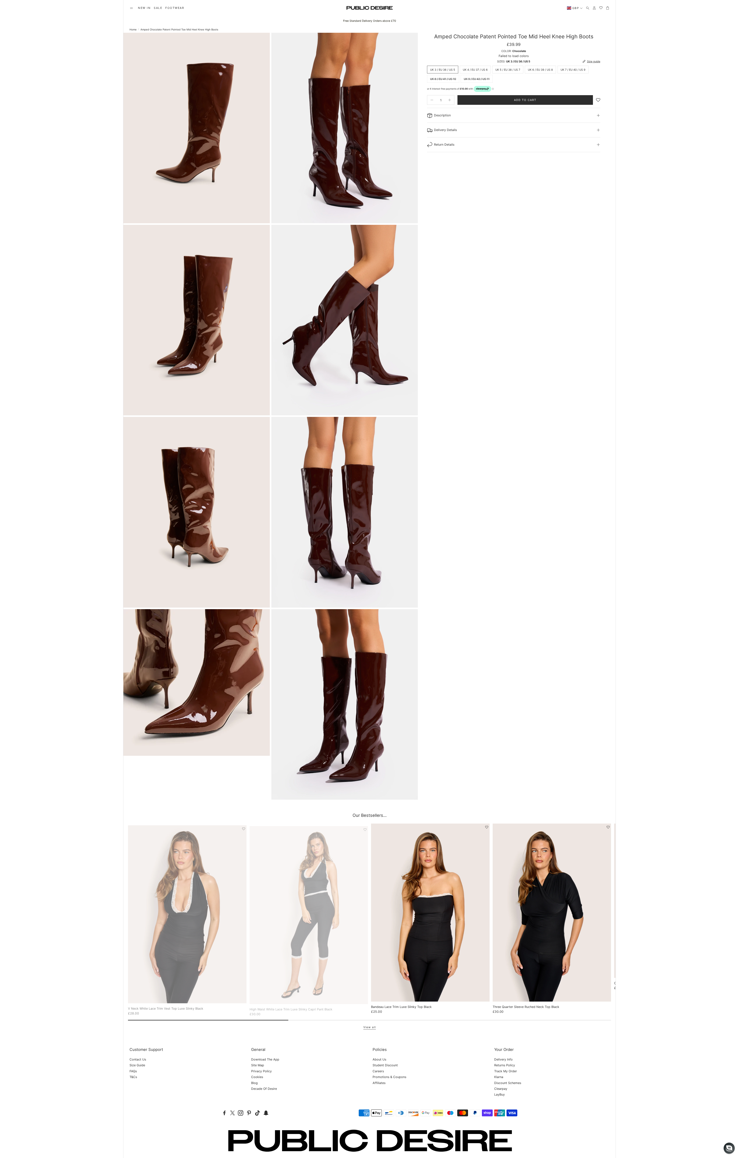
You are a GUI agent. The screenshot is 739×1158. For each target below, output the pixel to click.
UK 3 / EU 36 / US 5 (442, 69)
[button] (131, 8)
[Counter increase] (449, 100)
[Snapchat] (266, 1113)
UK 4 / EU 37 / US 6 (475, 69)
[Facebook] (224, 1113)
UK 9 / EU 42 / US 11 (477, 78)
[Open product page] (187, 912)
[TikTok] (257, 1113)
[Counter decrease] (431, 100)
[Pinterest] (249, 1113)
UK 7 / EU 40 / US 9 (573, 69)
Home (133, 29)
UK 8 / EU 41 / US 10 (443, 78)
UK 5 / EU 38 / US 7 (507, 69)
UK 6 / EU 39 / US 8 (540, 69)
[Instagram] (240, 1113)
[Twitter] (232, 1113)
